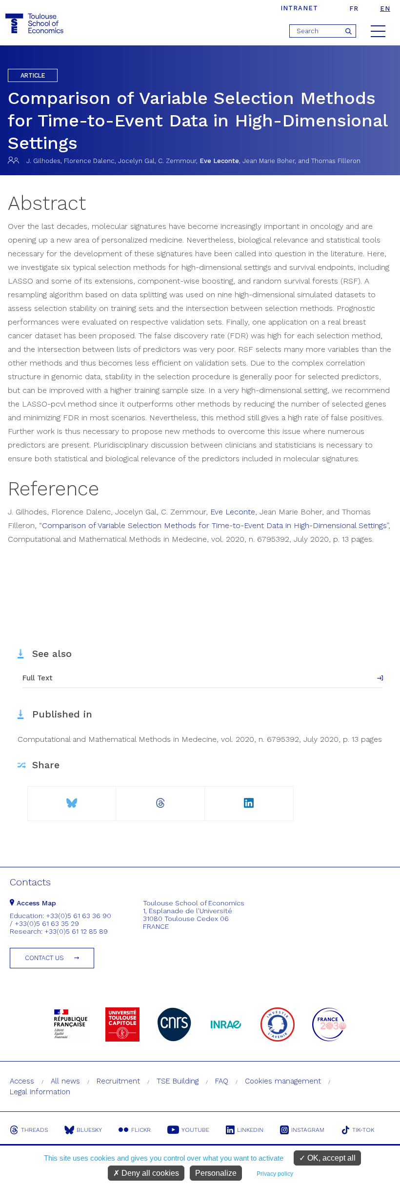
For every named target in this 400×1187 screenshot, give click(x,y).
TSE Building (178, 1081)
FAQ (221, 1081)
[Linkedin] (249, 799)
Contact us (44, 958)
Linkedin (250, 1129)
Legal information (40, 1091)
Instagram (307, 1129)
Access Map (35, 903)
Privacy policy (275, 1173)
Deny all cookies (149, 1173)
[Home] (35, 23)
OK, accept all (330, 1158)
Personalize (216, 1173)
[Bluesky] (72, 799)
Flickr (141, 1129)
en (385, 8)
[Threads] (160, 799)
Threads (34, 1129)
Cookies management (283, 1081)
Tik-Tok (363, 1129)
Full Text (37, 678)
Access (22, 1081)
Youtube (195, 1129)
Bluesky (89, 1129)
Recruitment (118, 1081)
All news (65, 1081)
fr (354, 8)
